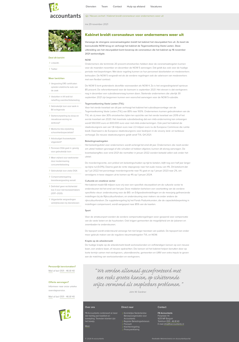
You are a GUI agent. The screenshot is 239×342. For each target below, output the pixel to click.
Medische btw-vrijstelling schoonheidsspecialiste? (62, 131)
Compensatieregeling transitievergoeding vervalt (63, 179)
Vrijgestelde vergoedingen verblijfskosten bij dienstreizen (65, 201)
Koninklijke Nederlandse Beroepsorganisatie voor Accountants (135, 316)
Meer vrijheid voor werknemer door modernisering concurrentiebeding (64, 161)
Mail (51, 270)
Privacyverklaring (131, 329)
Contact (117, 6)
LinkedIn (55, 63)
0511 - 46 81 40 (67, 270)
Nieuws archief (97, 16)
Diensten (91, 6)
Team (104, 6)
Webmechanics (166, 339)
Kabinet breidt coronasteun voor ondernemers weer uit (135, 16)
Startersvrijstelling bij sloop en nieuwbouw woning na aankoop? (65, 119)
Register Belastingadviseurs (136, 321)
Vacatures (156, 6)
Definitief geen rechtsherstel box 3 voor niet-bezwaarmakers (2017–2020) (65, 190)
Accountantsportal (183, 339)
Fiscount (128, 324)
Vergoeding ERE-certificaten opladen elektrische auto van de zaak (64, 87)
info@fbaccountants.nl (174, 324)
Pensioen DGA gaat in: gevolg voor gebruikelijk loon (65, 150)
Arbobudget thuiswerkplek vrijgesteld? (63, 140)
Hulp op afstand (136, 6)
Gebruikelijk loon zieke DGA (64, 170)
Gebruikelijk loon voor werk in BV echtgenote (65, 108)
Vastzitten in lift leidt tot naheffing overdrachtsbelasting (65, 98)
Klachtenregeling (132, 326)
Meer (87, 326)
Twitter (54, 69)
